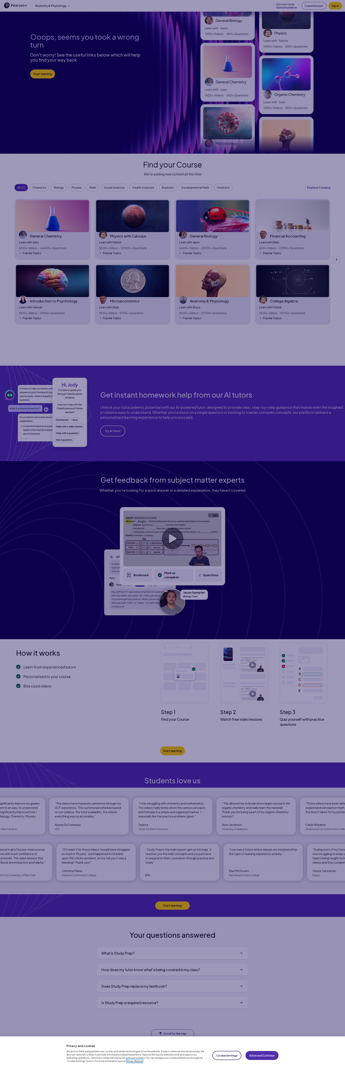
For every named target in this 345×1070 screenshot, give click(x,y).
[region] (172, 1053)
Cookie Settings (226, 1055)
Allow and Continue (262, 1055)
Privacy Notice (134, 1061)
